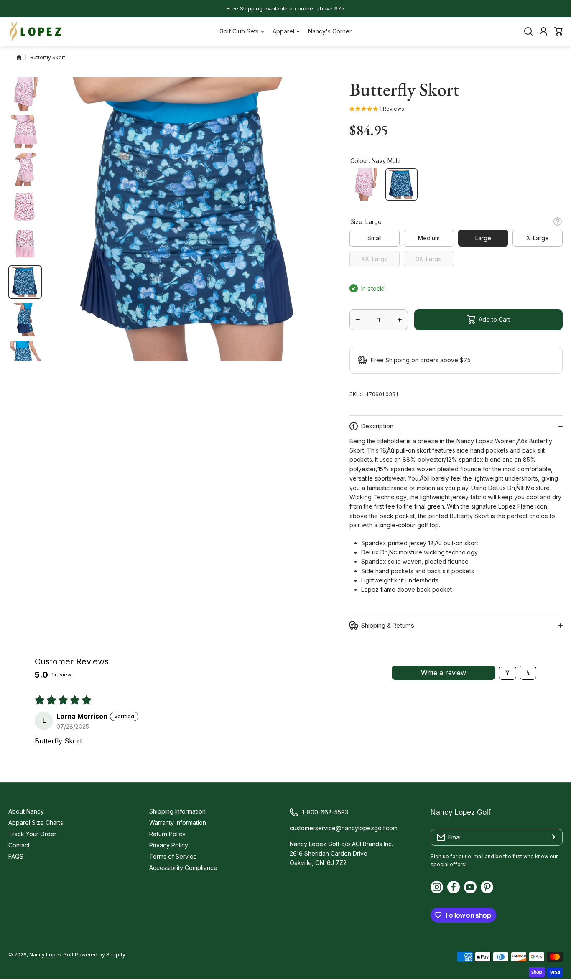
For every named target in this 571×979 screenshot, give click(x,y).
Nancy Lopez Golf (51, 954)
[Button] (557, 221)
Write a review (443, 673)
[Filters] (507, 673)
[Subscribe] (552, 837)
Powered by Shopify (100, 954)
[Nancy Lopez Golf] (35, 31)
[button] (558, 31)
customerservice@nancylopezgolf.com (344, 828)
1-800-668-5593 (325, 812)
